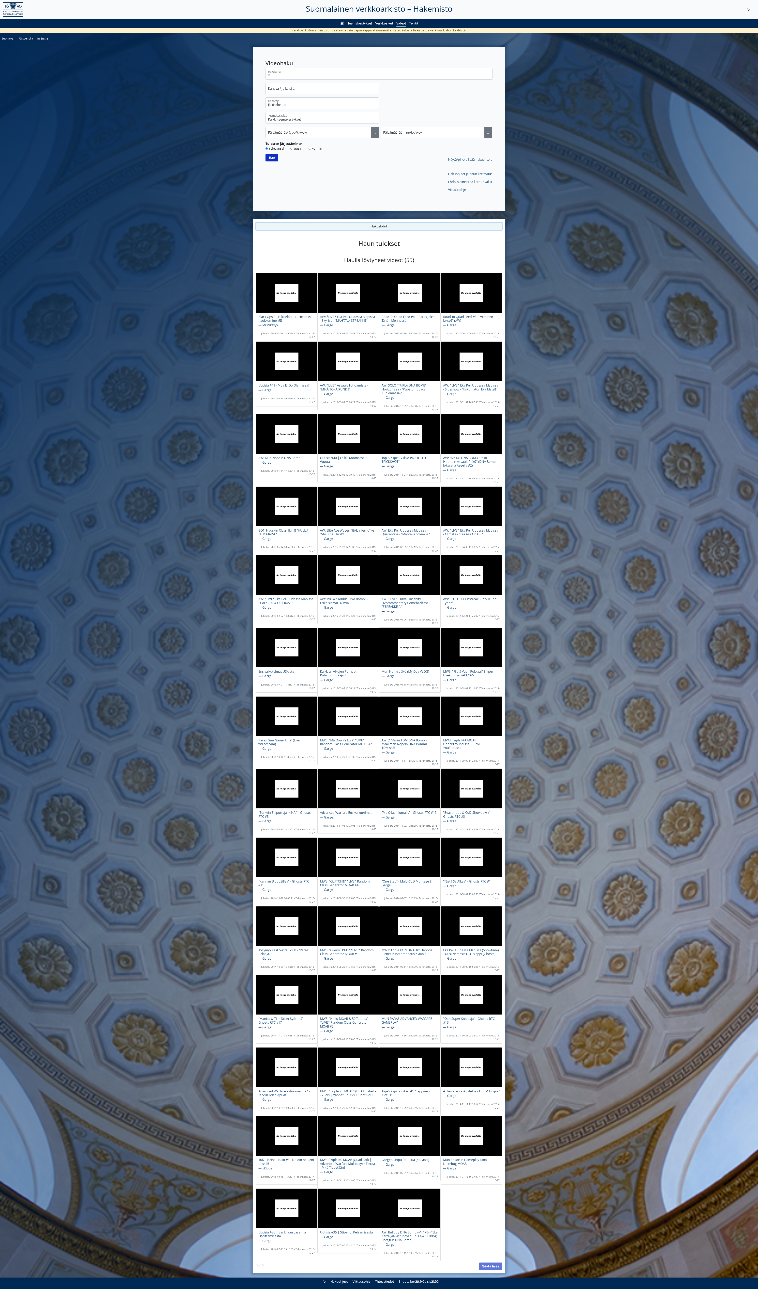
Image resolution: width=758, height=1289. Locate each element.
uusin (298, 148)
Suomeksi (8, 38)
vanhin (317, 148)
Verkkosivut (384, 23)
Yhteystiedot (384, 1281)
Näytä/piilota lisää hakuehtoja (470, 159)
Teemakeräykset (360, 23)
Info (747, 9)
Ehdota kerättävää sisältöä (419, 1281)
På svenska (26, 38)
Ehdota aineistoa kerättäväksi (470, 182)
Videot (401, 23)
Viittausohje (457, 190)
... (375, 132)
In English (43, 38)
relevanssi (276, 148)
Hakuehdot (379, 226)
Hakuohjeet (339, 1281)
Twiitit (413, 23)
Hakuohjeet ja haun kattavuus (470, 174)
